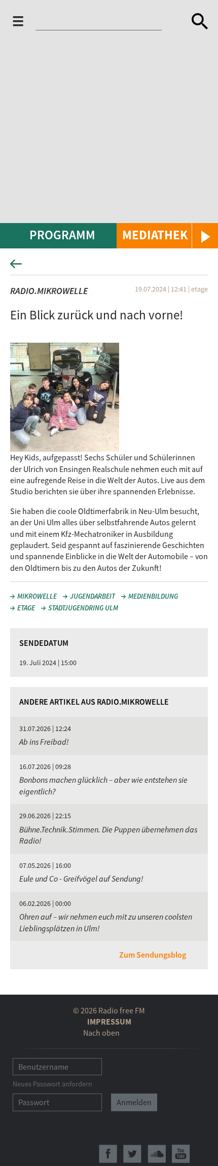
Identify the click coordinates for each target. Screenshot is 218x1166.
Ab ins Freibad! (44, 742)
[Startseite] (105, 21)
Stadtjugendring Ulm (83, 607)
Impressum (109, 1021)
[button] (167, 235)
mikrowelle (37, 596)
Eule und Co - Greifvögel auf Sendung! (81, 878)
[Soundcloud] (157, 1154)
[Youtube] (181, 1154)
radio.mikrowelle (49, 291)
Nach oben (101, 1033)
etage (26, 607)
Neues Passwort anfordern (52, 1083)
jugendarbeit (92, 596)
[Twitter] (132, 1154)
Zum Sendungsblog (152, 955)
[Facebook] (108, 1154)
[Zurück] (109, 267)
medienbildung (153, 596)
